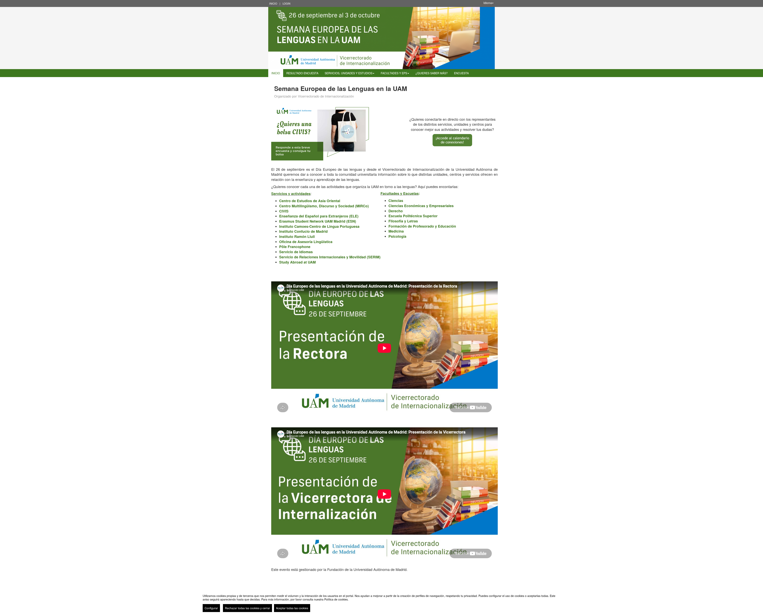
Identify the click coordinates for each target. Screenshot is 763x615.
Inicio (273, 3)
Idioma (487, 3)
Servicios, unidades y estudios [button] (348, 73)
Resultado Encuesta (302, 73)
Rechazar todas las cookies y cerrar (247, 608)
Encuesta (461, 73)
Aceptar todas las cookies (292, 608)
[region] (381, 601)
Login (286, 3)
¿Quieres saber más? (431, 73)
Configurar (211, 608)
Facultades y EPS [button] (394, 73)
